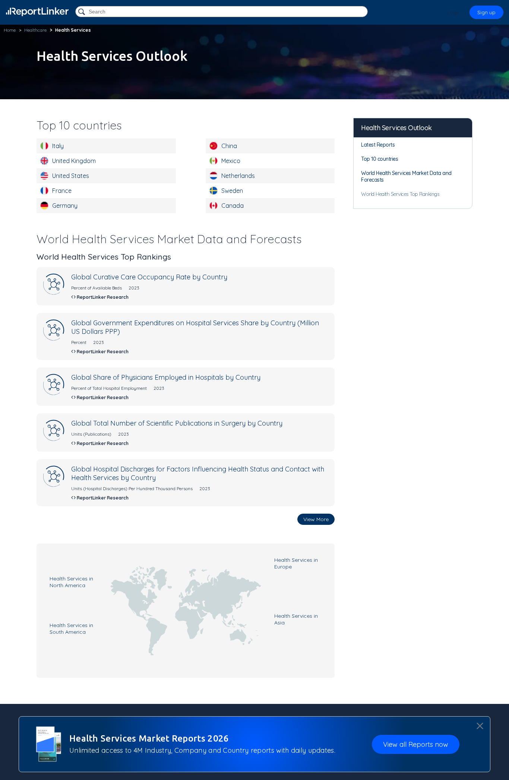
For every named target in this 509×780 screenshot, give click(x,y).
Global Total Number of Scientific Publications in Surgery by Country (176, 423)
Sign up (486, 12)
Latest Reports (378, 144)
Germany (65, 205)
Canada (232, 205)
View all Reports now (415, 744)
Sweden (232, 190)
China (229, 146)
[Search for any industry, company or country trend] (82, 12)
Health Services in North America (71, 582)
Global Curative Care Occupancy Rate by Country (149, 277)
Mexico (230, 161)
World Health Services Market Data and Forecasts (406, 176)
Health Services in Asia (296, 619)
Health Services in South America (71, 628)
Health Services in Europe (296, 563)
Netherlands (238, 175)
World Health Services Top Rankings (400, 194)
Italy (58, 146)
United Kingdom (74, 161)
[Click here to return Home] (37, 12)
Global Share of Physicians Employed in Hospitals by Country (165, 377)
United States (70, 175)
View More (316, 519)
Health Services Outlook (396, 127)
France (62, 190)
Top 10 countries (379, 159)
